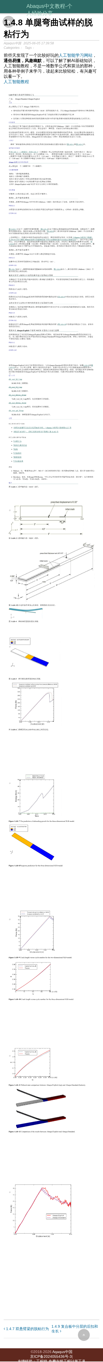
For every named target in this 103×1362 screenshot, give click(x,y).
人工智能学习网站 (75, 55)
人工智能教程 (16, 81)
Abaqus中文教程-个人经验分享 (49, 9)
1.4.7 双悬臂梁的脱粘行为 (27, 1329)
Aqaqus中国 (62, 1352)
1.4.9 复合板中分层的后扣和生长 (75, 1328)
